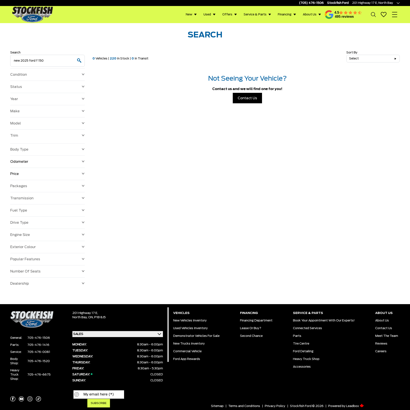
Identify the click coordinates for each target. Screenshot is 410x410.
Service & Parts (255, 14)
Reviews (381, 343)
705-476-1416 (38, 344)
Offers (227, 14)
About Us (309, 14)
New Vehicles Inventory (190, 320)
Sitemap (217, 406)
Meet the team (386, 336)
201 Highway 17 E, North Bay (372, 2)
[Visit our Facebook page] (12, 398)
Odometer (19, 161)
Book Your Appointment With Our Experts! (324, 320)
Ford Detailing (303, 351)
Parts (297, 336)
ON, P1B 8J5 (97, 317)
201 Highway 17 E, (85, 313)
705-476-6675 (39, 374)
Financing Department (256, 320)
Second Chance (251, 336)
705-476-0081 (38, 352)
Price (14, 174)
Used (207, 14)
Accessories (302, 366)
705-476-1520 (38, 361)
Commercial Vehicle (187, 351)
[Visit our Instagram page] (29, 398)
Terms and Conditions (244, 406)
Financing (284, 14)
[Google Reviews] (329, 14)
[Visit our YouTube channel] (21, 398)
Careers (381, 351)
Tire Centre (301, 343)
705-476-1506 (38, 337)
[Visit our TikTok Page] (38, 398)
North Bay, (80, 317)
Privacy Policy (275, 406)
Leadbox (353, 406)
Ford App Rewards (186, 359)
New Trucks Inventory (189, 343)
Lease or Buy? (250, 328)
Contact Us (247, 98)
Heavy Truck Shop (306, 359)
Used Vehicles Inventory (190, 328)
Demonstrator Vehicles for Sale (196, 336)
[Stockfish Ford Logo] (32, 14)
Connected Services (307, 328)
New (189, 14)
